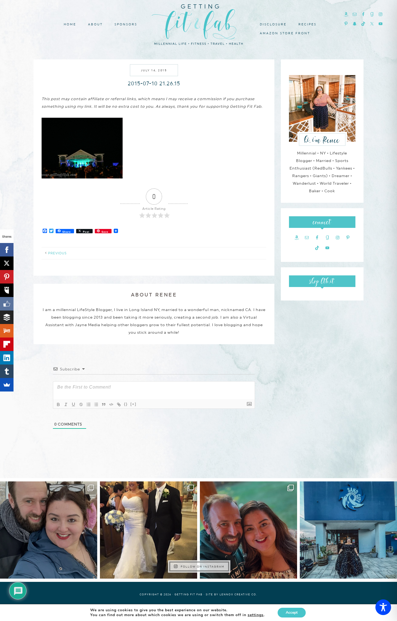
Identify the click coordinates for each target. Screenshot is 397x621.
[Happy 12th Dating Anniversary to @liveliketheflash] (248, 530)
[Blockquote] (103, 404)
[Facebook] (7, 249)
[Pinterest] (7, 277)
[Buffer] (7, 317)
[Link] (119, 404)
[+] (133, 404)
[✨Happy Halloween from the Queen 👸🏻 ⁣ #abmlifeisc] (348, 530)
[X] (7, 263)
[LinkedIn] (7, 357)
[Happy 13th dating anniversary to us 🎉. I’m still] (48, 530)
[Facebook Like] (7, 303)
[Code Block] (111, 404)
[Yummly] (7, 331)
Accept (292, 612)
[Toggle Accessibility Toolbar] (383, 607)
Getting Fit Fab (198, 23)
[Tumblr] (7, 371)
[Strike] (81, 404)
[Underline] (73, 404)
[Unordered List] (96, 404)
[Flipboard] (7, 344)
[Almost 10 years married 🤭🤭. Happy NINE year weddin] (148, 530)
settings (256, 615)
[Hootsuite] (7, 290)
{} (126, 404)
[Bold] (58, 404)
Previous (57, 253)
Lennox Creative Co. (238, 594)
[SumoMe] (7, 385)
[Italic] (66, 404)
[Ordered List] (88, 404)
